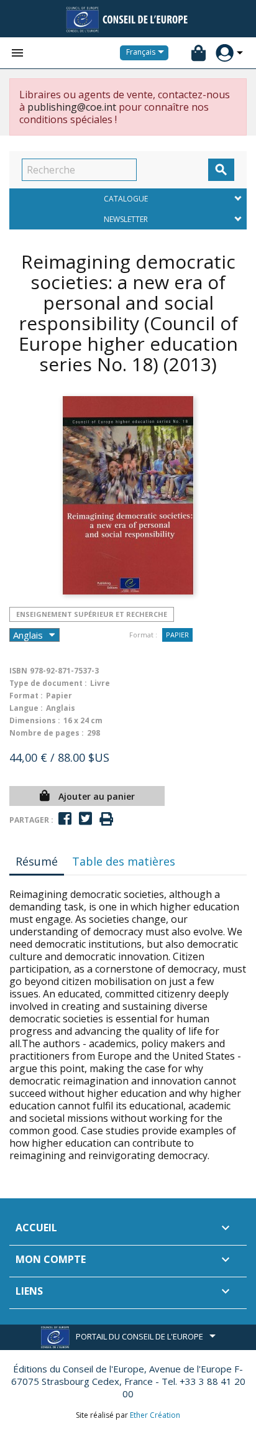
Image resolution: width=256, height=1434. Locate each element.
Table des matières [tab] (123, 861)
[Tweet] (85, 818)
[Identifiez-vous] (225, 53)
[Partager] (64, 818)
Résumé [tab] (37, 861)
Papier (177, 634)
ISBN (18, 670)
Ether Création (155, 1415)
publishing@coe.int (71, 107)
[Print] (106, 819)
